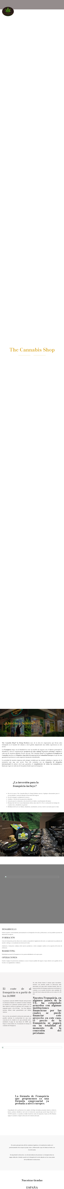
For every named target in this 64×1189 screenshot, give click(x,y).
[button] (57, 4)
